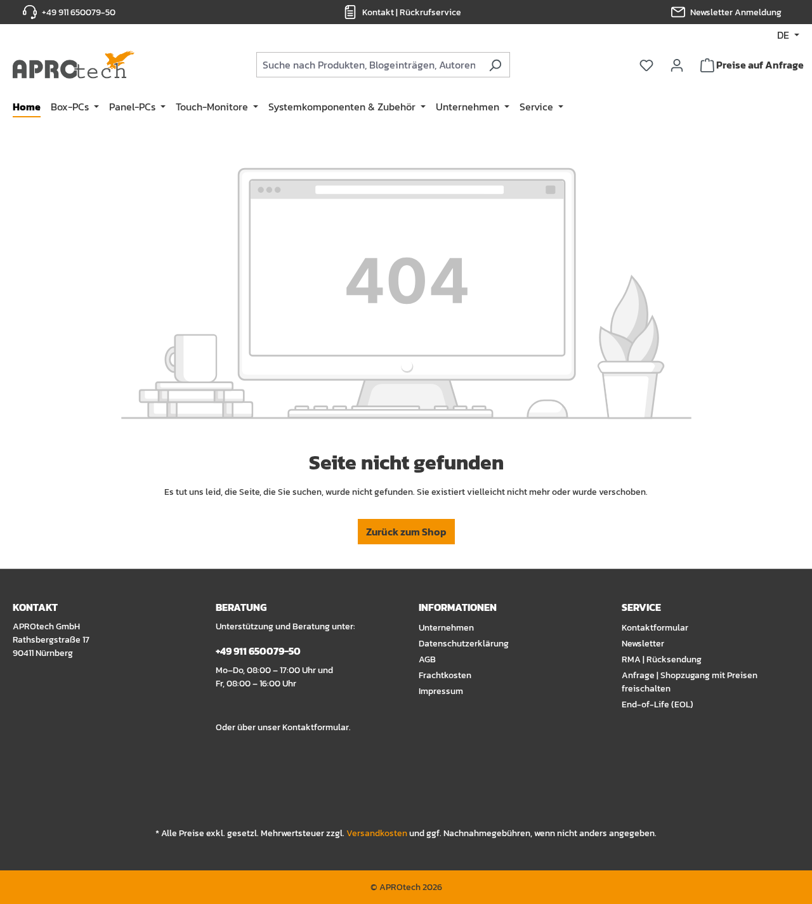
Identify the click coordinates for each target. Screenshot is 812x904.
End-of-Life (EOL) (657, 704)
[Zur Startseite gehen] (73, 65)
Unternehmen (446, 627)
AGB (427, 659)
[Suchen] (495, 64)
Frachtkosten (445, 675)
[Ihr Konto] (677, 64)
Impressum (441, 691)
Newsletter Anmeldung (736, 12)
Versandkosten (376, 833)
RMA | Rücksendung (662, 659)
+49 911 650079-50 (78, 12)
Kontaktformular (315, 727)
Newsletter (643, 643)
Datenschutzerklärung (464, 643)
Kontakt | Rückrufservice (411, 12)
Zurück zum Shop (406, 531)
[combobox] (368, 64)
